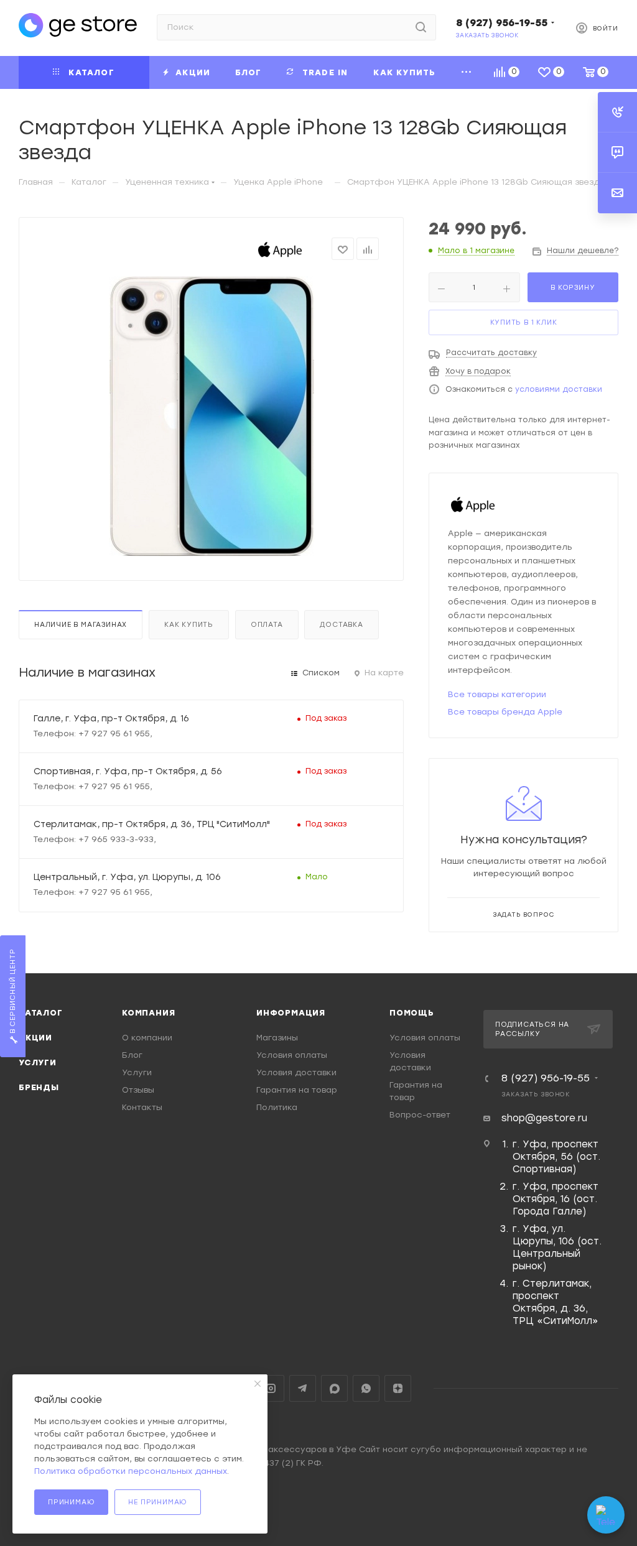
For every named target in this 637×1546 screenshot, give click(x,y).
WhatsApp (366, 1388)
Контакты (142, 1107)
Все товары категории (497, 694)
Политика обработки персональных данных (130, 1471)
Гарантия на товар (296, 1090)
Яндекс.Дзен (397, 1388)
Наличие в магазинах (80, 625)
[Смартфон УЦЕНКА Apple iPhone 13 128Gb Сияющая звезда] (211, 416)
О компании (147, 1037)
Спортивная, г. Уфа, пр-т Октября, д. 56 (128, 771)
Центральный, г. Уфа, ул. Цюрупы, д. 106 (127, 877)
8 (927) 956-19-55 (501, 23)
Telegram (302, 1388)
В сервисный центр (13, 991)
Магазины (277, 1037)
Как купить (188, 625)
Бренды (39, 1087)
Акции (35, 1037)
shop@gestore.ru (544, 1118)
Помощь (411, 1012)
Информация (290, 1012)
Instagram (271, 1388)
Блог (132, 1055)
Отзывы (138, 1090)
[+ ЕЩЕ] (467, 72)
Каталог (41, 1012)
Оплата (267, 625)
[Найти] (421, 27)
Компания (148, 1012)
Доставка (341, 625)
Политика (276, 1107)
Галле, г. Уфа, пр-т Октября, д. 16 (111, 718)
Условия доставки (296, 1072)
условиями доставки (558, 389)
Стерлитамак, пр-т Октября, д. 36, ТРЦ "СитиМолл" (152, 824)
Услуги (38, 1062)
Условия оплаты (291, 1055)
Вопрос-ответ (419, 1114)
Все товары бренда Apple (505, 711)
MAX (334, 1388)
